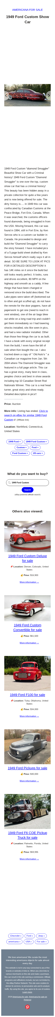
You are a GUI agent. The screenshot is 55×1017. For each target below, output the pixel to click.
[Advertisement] (27, 54)
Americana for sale (27, 9)
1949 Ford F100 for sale (27, 695)
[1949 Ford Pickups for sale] (27, 763)
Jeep (40, 936)
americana (13, 941)
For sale (41, 941)
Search (27, 490)
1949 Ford (13, 441)
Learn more (27, 992)
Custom (21, 447)
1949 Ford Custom (35, 441)
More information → (29, 582)
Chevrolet (15, 936)
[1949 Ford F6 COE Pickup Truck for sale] (27, 828)
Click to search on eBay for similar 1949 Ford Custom (26, 415)
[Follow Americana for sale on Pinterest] (27, 1008)
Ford (34, 447)
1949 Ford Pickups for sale (27, 768)
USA (28, 941)
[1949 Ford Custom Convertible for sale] (27, 620)
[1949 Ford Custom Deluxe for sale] (27, 551)
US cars (37, 453)
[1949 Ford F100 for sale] (27, 690)
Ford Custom (19, 453)
